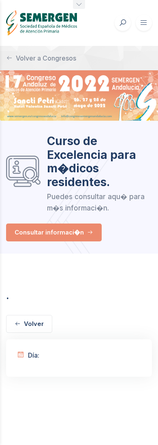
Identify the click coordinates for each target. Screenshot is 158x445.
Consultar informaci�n (50, 232)
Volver (34, 324)
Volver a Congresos (46, 58)
